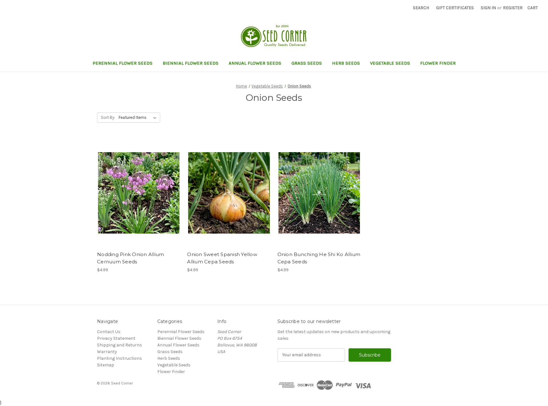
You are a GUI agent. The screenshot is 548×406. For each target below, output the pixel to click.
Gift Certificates (455, 7)
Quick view (133, 187)
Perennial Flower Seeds (123, 63)
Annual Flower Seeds (255, 63)
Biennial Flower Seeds (191, 63)
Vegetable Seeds (390, 63)
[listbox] (139, 117)
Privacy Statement (116, 338)
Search (421, 7)
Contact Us (109, 331)
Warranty (107, 351)
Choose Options (139, 198)
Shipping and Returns (119, 345)
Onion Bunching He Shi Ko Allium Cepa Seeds (319, 258)
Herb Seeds (346, 63)
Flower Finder (438, 63)
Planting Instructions (119, 358)
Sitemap (105, 365)
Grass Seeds (306, 63)
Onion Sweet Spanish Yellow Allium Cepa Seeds (222, 258)
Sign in (488, 7)
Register (513, 7)
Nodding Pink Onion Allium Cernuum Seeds (130, 258)
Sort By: (108, 117)
